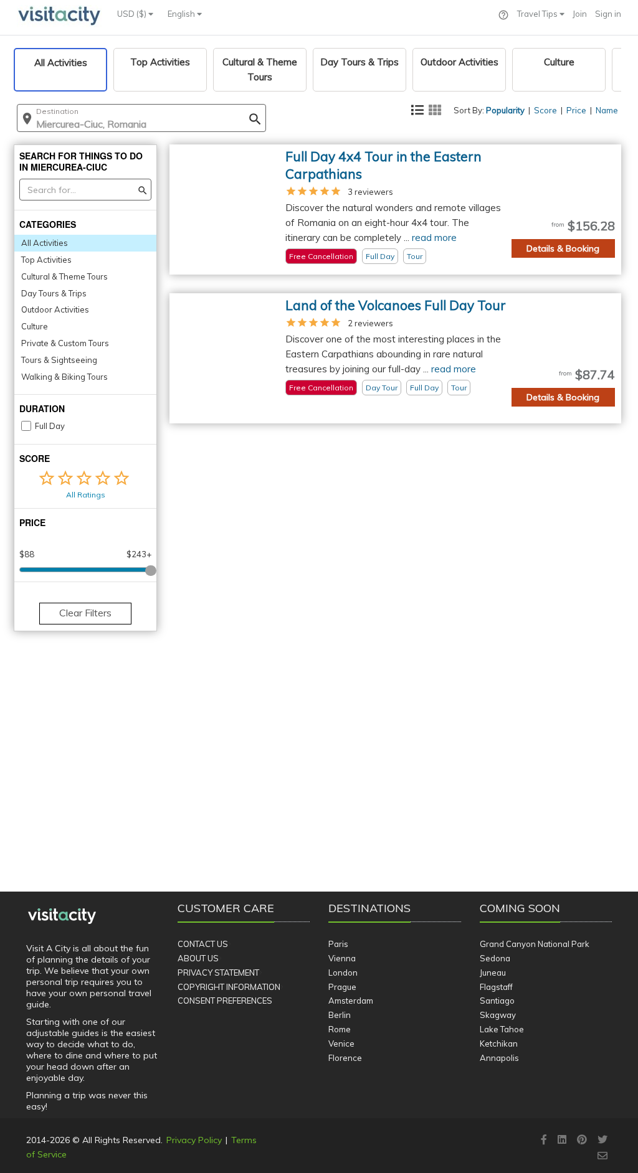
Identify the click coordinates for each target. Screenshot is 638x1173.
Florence (345, 1058)
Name (607, 110)
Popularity (505, 110)
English (182, 14)
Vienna (342, 958)
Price (576, 110)
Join (580, 14)
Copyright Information (229, 987)
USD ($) (132, 14)
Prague (342, 987)
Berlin (339, 1015)
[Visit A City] (62, 916)
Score (545, 110)
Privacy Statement (218, 973)
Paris (338, 944)
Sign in (608, 14)
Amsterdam (350, 1001)
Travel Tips (538, 14)
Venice (341, 1043)
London (343, 973)
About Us (198, 958)
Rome (339, 1029)
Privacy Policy (194, 1140)
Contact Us (203, 944)
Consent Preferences (225, 1001)
